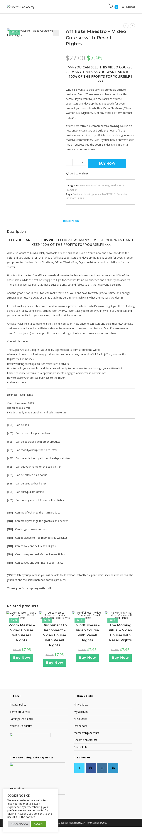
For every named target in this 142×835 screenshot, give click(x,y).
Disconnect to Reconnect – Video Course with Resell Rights (54, 635)
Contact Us (80, 747)
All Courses (80, 718)
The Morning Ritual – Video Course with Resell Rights (120, 632)
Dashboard (80, 726)
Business (78, 194)
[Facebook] (91, 768)
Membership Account (86, 733)
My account (81, 711)
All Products (81, 704)
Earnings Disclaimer (21, 718)
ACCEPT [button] (39, 823)
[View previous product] (126, 25)
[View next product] (132, 25)
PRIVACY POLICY (19, 823)
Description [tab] (71, 221)
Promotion (122, 194)
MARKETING (108, 194)
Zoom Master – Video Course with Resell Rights (22, 632)
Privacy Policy (18, 704)
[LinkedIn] (113, 768)
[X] (79, 768)
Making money (92, 194)
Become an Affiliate (85, 740)
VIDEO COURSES (75, 198)
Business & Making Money (94, 185)
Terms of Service (20, 711)
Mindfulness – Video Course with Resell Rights (87, 632)
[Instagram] (102, 768)
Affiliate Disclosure (21, 726)
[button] (56, 33)
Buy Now (107, 163)
